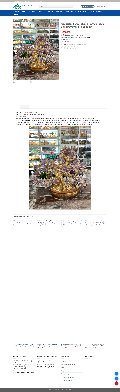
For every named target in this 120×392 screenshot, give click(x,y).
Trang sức (59, 11)
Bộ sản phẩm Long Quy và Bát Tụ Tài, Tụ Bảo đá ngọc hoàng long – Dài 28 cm (72, 345)
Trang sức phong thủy (68, 377)
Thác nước (24, 11)
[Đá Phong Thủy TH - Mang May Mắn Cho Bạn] (24, 6)
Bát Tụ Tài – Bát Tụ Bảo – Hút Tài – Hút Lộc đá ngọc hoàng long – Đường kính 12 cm (47, 346)
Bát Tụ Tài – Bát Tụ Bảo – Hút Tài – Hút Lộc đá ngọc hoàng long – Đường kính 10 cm (23, 346)
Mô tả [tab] (16, 107)
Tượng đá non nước (81, 11)
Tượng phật (49, 11)
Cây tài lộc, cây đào (86, 21)
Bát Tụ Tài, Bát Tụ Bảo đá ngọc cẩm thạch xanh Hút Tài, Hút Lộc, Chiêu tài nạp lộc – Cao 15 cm (95, 346)
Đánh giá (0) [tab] (24, 107)
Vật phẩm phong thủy (73, 21)
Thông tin (99, 11)
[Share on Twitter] (65, 47)
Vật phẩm (32, 11)
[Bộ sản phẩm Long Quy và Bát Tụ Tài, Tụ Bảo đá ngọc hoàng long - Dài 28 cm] (72, 281)
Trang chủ (16, 11)
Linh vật (40, 11)
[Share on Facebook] (62, 47)
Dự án (92, 11)
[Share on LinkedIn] (74, 47)
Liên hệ (16, 14)
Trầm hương (69, 11)
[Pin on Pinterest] (71, 47)
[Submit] (72, 6)
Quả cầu (63, 361)
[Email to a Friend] (68, 47)
